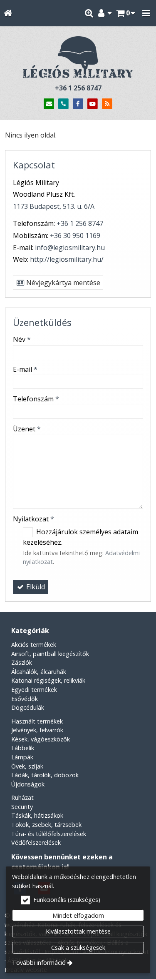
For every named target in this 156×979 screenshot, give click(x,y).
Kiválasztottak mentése (78, 931)
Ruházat (22, 797)
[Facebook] (78, 104)
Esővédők (24, 699)
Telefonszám (36, 398)
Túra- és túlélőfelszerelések (48, 834)
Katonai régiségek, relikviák (48, 680)
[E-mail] (49, 104)
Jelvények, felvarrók (37, 730)
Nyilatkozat (33, 518)
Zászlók (21, 662)
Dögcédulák (27, 707)
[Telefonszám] (63, 104)
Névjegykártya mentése (62, 282)
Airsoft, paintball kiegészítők (50, 654)
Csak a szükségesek (78, 947)
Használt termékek (37, 721)
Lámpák (22, 757)
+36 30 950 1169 (75, 235)
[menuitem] (7, 13)
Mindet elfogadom (78, 915)
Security (22, 807)
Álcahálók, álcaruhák (38, 672)
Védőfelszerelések (36, 842)
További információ (39, 962)
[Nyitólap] (7, 13)
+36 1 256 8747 (78, 88)
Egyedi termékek (34, 690)
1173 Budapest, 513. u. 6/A (53, 206)
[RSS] (107, 104)
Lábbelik (22, 748)
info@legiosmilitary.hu (70, 247)
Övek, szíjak (27, 766)
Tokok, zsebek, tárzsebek (46, 825)
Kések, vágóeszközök (40, 739)
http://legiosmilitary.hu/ (67, 259)
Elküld (35, 586)
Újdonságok (28, 784)
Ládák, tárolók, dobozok (45, 775)
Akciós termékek (33, 644)
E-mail (25, 369)
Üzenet (27, 428)
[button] (146, 13)
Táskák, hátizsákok (37, 815)
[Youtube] (93, 104)
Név (22, 339)
